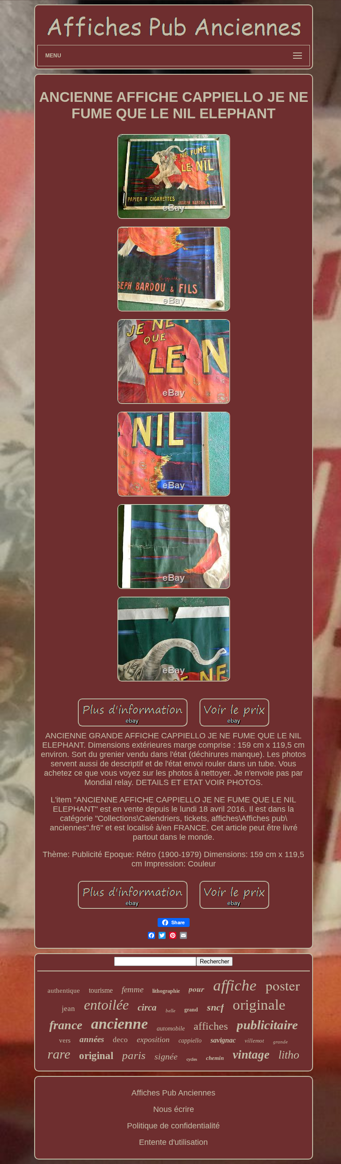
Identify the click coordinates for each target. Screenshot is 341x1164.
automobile (171, 1028)
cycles (191, 1059)
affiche (235, 985)
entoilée (106, 1005)
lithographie (166, 991)
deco (120, 1039)
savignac (223, 1040)
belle (170, 1010)
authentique (64, 990)
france (65, 1025)
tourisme (101, 990)
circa (147, 1007)
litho (288, 1054)
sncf (215, 1007)
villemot (254, 1040)
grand (191, 1010)
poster (283, 985)
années (91, 1039)
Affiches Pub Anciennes (173, 1092)
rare (59, 1054)
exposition (153, 1039)
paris (134, 1055)
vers (65, 1040)
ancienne (119, 1023)
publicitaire (267, 1025)
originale (259, 1005)
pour (196, 989)
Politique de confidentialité (173, 1125)
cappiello (190, 1040)
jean (68, 1008)
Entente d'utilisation (173, 1142)
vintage (251, 1054)
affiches (211, 1026)
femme (132, 989)
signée (166, 1056)
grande (280, 1041)
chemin (215, 1058)
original (96, 1055)
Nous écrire (173, 1109)
